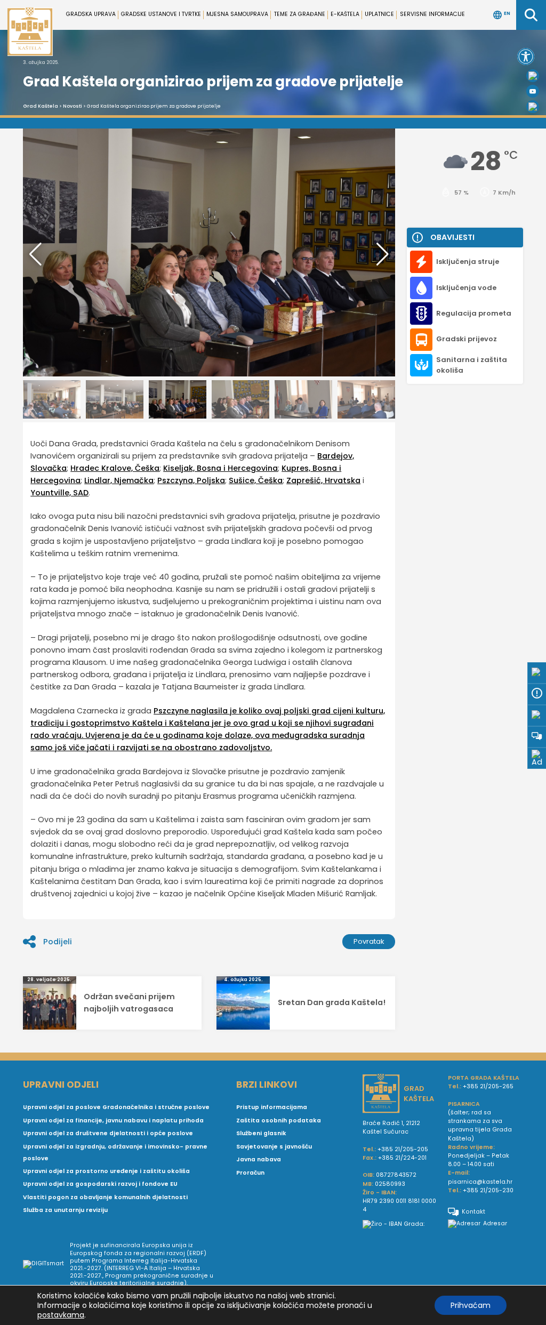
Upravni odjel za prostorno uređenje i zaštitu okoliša (106, 1171)
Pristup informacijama (271, 1107)
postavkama (60, 1315)
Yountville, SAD (59, 492)
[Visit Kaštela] (533, 106)
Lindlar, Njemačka (119, 480)
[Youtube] (533, 91)
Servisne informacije (432, 14)
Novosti (72, 106)
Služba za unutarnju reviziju (65, 1210)
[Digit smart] (46, 1264)
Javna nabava (258, 1159)
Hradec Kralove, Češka (114, 468)
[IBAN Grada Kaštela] (401, 1224)
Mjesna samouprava (237, 14)
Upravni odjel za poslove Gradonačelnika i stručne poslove (116, 1107)
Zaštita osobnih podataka (278, 1121)
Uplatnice (379, 14)
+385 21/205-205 (403, 1149)
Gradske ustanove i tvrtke (161, 14)
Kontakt (473, 1212)
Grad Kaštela (40, 106)
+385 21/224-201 (402, 1158)
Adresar (495, 1223)
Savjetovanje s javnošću (274, 1147)
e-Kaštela (345, 14)
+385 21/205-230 (488, 1190)
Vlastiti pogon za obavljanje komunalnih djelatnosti (105, 1197)
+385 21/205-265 (488, 1086)
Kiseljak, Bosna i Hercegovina (220, 468)
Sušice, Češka (256, 480)
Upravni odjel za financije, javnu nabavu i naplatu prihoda (113, 1121)
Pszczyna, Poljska (191, 480)
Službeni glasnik (261, 1133)
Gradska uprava (91, 14)
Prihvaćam (471, 1305)
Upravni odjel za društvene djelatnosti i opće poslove (108, 1133)
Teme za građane (299, 14)
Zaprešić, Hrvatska (323, 480)
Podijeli (57, 941)
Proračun (250, 1173)
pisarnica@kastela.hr (480, 1182)
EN (507, 14)
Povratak (369, 941)
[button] (526, 56)
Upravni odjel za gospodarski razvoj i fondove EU (100, 1184)
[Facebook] (533, 75)
